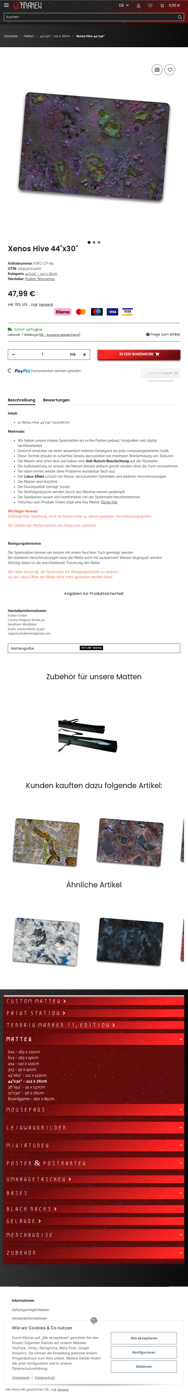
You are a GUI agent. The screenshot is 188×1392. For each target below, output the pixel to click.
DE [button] (121, 5)
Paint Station (34, 1013)
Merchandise (29, 1235)
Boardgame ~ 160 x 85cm (31, 1099)
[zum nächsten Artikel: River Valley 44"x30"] (179, 36)
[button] (138, 5)
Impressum (21, 1377)
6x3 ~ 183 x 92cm (23, 1057)
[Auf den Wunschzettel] (169, 69)
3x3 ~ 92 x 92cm (22, 1069)
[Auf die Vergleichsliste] (157, 69)
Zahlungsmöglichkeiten (30, 1310)
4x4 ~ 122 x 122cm (23, 1063)
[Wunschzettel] (150, 5)
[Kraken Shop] (30, 5)
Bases (17, 1193)
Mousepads (25, 1110)
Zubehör (21, 1253)
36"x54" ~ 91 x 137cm (26, 1087)
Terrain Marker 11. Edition (59, 1025)
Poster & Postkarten (46, 1163)
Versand (46, 304)
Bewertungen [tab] (56, 400)
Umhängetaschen (37, 1179)
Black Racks (30, 1209)
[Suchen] (180, 17)
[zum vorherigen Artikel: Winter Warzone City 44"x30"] (169, 36)
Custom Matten (34, 1001)
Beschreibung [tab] (21, 400)
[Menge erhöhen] (84, 355)
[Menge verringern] (13, 355)
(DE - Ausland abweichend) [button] (59, 335)
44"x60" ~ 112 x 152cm (27, 1075)
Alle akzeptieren (143, 1338)
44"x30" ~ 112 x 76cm (41, 274)
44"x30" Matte (91, 648)
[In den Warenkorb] (12, 57)
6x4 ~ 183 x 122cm (24, 1052)
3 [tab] (98, 242)
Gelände (22, 1221)
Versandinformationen (29, 1318)
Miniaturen (27, 1145)
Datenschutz (45, 1377)
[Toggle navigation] (6, 3)
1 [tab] (89, 242)
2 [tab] (94, 242)
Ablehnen (144, 1366)
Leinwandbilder (36, 1128)
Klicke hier (109, 502)
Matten (19, 1039)
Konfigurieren (143, 1352)
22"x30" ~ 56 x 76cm (26, 1093)
